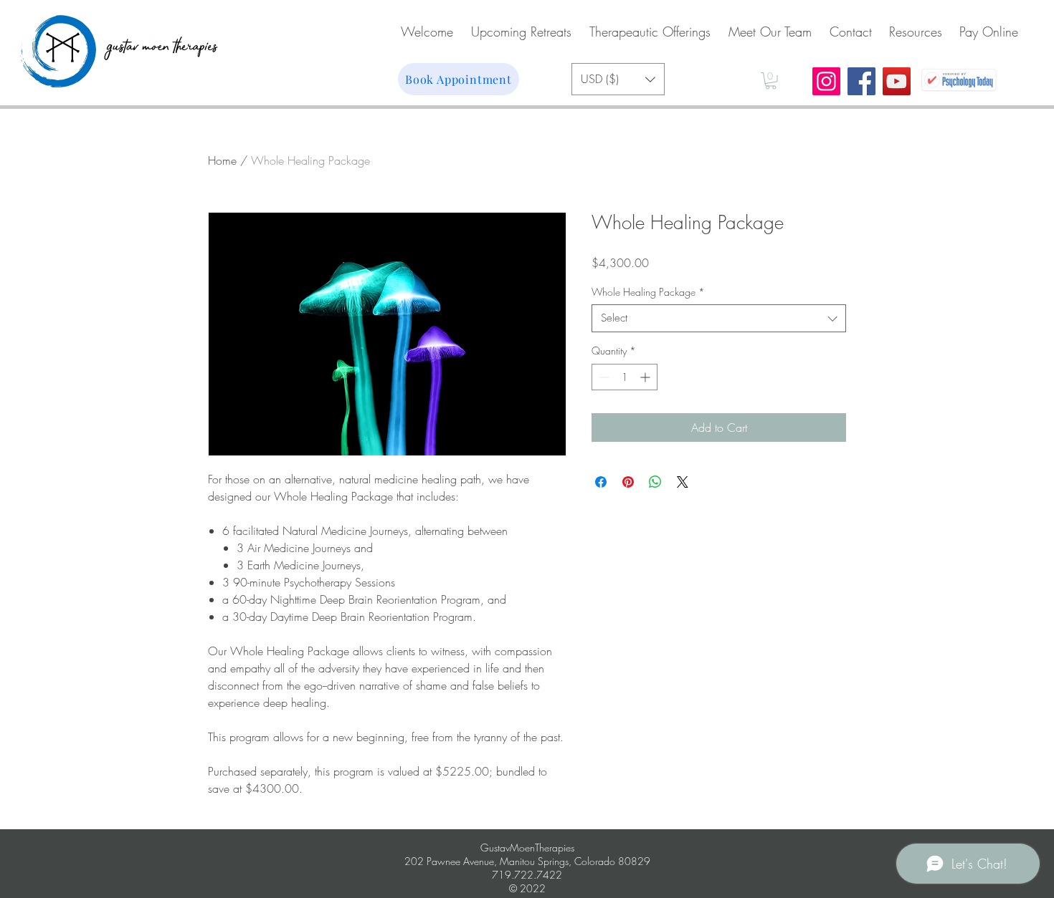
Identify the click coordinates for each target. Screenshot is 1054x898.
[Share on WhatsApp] (655, 482)
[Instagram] (826, 81)
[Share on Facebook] (600, 482)
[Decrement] (603, 377)
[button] (618, 79)
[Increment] (646, 377)
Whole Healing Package (648, 292)
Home (222, 160)
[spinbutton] (624, 377)
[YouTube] (897, 81)
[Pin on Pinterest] (628, 482)
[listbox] (618, 79)
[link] (771, 81)
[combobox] (719, 318)
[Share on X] (682, 482)
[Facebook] (861, 81)
